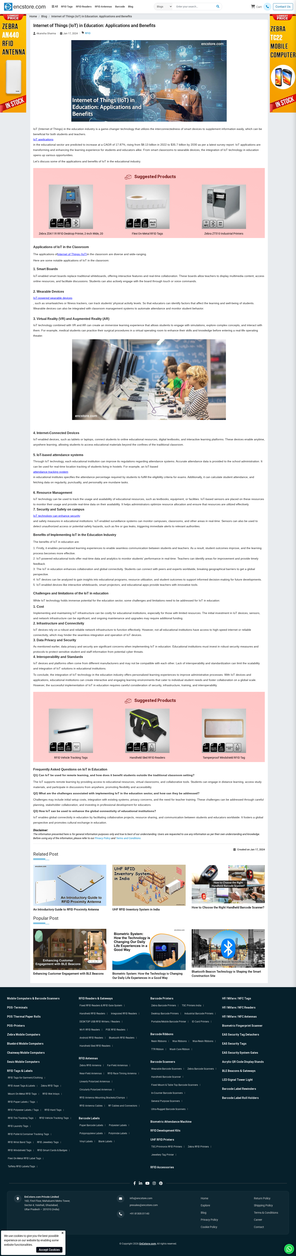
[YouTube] (147, 1183)
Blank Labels (105, 1141)
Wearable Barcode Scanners (166, 1068)
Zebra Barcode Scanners (200, 1068)
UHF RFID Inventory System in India (136, 909)
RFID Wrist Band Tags (19, 1142)
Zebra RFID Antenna (90, 1065)
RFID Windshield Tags (19, 1150)
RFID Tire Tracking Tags (20, 1118)
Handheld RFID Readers (92, 1013)
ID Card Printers (200, 1021)
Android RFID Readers (91, 1037)
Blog (56, 8)
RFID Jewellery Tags (48, 1142)
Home (33, 16)
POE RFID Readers (115, 1029)
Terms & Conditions (266, 1212)
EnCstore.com (147, 1243)
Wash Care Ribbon (180, 1049)
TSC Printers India (191, 1005)
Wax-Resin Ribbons (203, 1041)
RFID (88, 33)
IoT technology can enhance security (56, 515)
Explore (205, 1205)
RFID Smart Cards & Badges (52, 1150)
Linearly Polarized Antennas (95, 1081)
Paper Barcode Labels (91, 1125)
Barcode (133, 4)
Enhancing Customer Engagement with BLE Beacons (68, 973)
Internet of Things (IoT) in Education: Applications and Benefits (91, 16)
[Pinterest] (160, 1183)
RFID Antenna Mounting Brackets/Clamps (102, 1097)
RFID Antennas (112, 4)
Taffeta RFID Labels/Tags (21, 1166)
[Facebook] (135, 1183)
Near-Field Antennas (91, 1073)
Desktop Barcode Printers (165, 1013)
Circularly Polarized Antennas (96, 1089)
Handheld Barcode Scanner (166, 1076)
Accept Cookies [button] (49, 1249)
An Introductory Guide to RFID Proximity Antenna (66, 909)
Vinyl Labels (86, 1141)
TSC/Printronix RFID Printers (166, 1146)
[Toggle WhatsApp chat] (289, 1249)
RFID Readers (89, 4)
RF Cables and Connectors (122, 1105)
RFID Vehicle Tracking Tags (54, 1118)
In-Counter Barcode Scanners (167, 1093)
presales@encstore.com (144, 1205)
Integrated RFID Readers (124, 1013)
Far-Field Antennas (117, 1065)
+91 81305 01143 (139, 1213)
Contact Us (283, 6)
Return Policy (262, 1198)
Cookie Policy (209, 1227)
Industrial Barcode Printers (198, 1013)
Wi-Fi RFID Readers (90, 1029)
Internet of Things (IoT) (72, 254)
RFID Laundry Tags (18, 1126)
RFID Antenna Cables (91, 1105)
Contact (259, 1227)
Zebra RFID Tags (50, 1085)
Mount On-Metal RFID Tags (22, 1093)
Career (258, 1219)
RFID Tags (69, 4)
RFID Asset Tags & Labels (21, 1085)
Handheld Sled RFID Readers (95, 1045)
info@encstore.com (141, 1198)
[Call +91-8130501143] (267, 6)
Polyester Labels (118, 1125)
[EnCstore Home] (24, 6)
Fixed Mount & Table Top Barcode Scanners (174, 1085)
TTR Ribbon (157, 1049)
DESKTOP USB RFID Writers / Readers (100, 1021)
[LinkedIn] (140, 1183)
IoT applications (43, 139)
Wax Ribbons (179, 1041)
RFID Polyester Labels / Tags (23, 1110)
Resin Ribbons (159, 1041)
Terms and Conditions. (128, 838)
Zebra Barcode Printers (163, 1005)
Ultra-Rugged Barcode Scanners (168, 1109)
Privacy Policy (103, 838)
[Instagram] (154, 1183)
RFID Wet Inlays (50, 1093)
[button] (217, 7)
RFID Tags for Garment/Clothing (25, 1077)
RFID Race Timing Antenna (122, 1073)
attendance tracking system (50, 471)
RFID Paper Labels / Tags (21, 1101)
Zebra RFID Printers (198, 1146)
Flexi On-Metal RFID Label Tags (24, 1158)
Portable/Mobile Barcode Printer (168, 1021)
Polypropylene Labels (91, 1133)
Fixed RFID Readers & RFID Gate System (101, 1005)
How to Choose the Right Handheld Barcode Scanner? (228, 907)
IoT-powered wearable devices (52, 298)
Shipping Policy (263, 1205)
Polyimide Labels (118, 1133)
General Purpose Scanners (165, 1101)
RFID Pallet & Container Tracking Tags (28, 1134)
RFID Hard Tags (53, 1110)
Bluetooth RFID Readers (121, 1037)
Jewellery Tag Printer (162, 1154)
